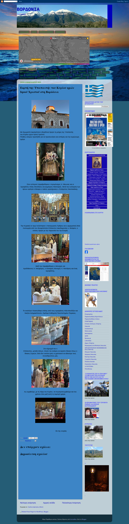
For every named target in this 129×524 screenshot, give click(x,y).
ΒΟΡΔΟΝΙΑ (28, 9)
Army (74, 72)
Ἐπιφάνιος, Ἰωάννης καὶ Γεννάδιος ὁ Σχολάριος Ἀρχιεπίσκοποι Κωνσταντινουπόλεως (97, 194)
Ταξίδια (61, 75)
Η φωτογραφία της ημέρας (96, 69)
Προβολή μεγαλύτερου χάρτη (92, 244)
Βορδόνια (86, 75)
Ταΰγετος (102, 75)
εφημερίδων (103, 148)
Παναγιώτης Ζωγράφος (79, 78)
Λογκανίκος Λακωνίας (91, 364)
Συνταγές (105, 72)
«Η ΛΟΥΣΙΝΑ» (89, 366)
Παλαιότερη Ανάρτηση (71, 503)
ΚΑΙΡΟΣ (34, 32)
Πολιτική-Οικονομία (43, 69)
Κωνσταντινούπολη (51, 78)
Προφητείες (52, 75)
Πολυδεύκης (88, 369)
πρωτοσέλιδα (96, 148)
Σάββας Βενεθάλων (99, 191)
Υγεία (21, 75)
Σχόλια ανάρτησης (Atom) (35, 507)
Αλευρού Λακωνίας (90, 352)
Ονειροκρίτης (89, 314)
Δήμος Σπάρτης (89, 343)
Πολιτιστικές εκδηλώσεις (27, 78)
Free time (43, 75)
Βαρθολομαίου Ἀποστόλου (94, 189)
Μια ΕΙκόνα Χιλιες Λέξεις (46, 72)
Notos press (88, 331)
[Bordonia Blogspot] (86, 253)
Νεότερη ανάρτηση (28, 503)
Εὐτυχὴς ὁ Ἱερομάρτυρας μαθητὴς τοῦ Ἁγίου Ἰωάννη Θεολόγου (97, 174)
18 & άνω (69, 75)
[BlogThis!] (31, 438)
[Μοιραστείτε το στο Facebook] (35, 438)
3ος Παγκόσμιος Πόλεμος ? (28, 72)
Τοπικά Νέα (82, 72)
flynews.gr (88, 338)
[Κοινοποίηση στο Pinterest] (37, 438)
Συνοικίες (92, 78)
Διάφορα (22, 69)
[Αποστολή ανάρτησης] (35, 440)
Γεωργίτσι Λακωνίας (91, 359)
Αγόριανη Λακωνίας (90, 354)
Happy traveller (65, 78)
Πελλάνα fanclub (90, 361)
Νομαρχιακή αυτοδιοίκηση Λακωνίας (95, 345)
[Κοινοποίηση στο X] (33, 438)
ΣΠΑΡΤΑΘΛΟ (89, 321)
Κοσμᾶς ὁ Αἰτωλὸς (94, 172)
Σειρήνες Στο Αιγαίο (32, 75)
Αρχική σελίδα (24, 32)
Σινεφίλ (94, 75)
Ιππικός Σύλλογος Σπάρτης (93, 324)
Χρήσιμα (67, 72)
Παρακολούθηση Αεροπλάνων (94, 316)
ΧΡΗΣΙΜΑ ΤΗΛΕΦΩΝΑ (46, 32)
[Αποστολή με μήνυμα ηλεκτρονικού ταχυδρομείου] (29, 438)
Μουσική (59, 72)
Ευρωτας (40, 78)
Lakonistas (88, 340)
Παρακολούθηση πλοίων (92, 319)
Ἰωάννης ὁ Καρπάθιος (93, 199)
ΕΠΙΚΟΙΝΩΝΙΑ (60, 32)
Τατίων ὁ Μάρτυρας (97, 175)
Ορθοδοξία (31, 69)
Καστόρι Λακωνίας (90, 356)
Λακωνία (97, 72)
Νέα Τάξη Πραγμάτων (79, 69)
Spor (90, 72)
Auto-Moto (55, 69)
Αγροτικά (77, 75)
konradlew (73, 519)
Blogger (84, 519)
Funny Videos (66, 69)
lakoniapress (88, 333)
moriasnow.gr (89, 328)
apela (86, 336)
